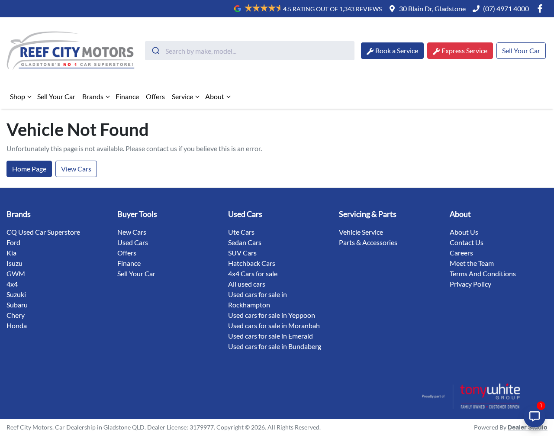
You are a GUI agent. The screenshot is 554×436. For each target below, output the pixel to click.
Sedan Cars (244, 242)
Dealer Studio (528, 428)
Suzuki (16, 294)
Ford (13, 242)
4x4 (12, 284)
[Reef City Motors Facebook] (542, 8)
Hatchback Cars (251, 263)
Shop (17, 96)
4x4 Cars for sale (252, 273)
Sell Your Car (521, 50)
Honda (16, 325)
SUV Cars (242, 253)
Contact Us (466, 242)
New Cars (131, 232)
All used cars (246, 284)
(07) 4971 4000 (506, 8)
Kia (11, 253)
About (214, 96)
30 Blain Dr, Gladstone (432, 8)
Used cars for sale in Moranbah (274, 325)
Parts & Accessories (368, 242)
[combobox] (249, 50)
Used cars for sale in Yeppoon (271, 315)
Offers (155, 96)
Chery (15, 315)
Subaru (17, 304)
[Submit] (155, 50)
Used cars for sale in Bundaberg (274, 346)
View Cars (76, 169)
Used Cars (132, 242)
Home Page (29, 169)
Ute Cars (241, 232)
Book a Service (396, 50)
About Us (464, 232)
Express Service (464, 50)
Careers (461, 253)
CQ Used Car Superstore (43, 232)
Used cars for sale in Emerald (270, 336)
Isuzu (14, 263)
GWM (15, 273)
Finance (127, 96)
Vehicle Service (361, 232)
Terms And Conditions (483, 273)
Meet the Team (472, 263)
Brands (92, 96)
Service (182, 96)
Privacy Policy (470, 284)
